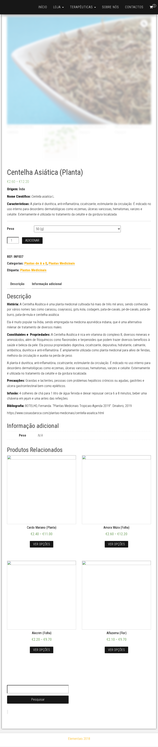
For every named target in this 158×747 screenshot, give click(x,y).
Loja (57, 7)
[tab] (17, 284)
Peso (10, 229)
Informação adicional (47, 284)
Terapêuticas (82, 7)
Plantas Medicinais (62, 263)
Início (42, 7)
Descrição (17, 284)
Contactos (134, 7)
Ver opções (41, 544)
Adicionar (32, 240)
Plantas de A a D (35, 263)
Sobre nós (110, 7)
